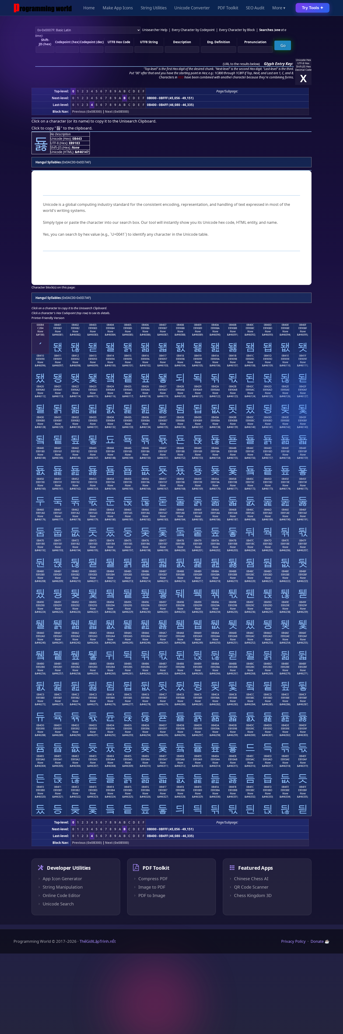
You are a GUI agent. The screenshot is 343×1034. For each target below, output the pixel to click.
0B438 (180, 417)
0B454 (110, 478)
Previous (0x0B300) (87, 111)
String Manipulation (63, 887)
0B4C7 (163, 694)
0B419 (197, 355)
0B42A (215, 386)
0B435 (127, 417)
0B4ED (268, 756)
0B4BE (285, 663)
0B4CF (302, 694)
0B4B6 (145, 663)
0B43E (285, 417)
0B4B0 (40, 663)
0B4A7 (163, 632)
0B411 (57, 355)
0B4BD (268, 663)
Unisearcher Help (154, 30)
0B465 (127, 509)
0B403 (92, 324)
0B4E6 (145, 756)
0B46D (268, 509)
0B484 (110, 571)
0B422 (75, 386)
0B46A (215, 509)
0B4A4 (110, 632)
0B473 (92, 540)
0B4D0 (40, 725)
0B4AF (302, 632)
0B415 (127, 355)
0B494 (110, 602)
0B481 (57, 571)
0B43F (302, 417)
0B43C (250, 417)
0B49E (285, 602)
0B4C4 (110, 694)
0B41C (250, 355)
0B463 (92, 509)
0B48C (250, 571)
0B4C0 (40, 694)
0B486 (145, 571)
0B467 (162, 509)
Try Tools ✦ (312, 8)
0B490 (40, 602)
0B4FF (302, 787)
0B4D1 (58, 725)
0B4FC (250, 787)
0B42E (285, 386)
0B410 (40, 355)
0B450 (40, 478)
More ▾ (278, 8)
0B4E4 (110, 756)
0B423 (92, 386)
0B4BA (215, 663)
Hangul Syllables (48, 162)
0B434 (110, 417)
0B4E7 (162, 756)
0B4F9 (197, 787)
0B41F (302, 355)
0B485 (127, 571)
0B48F (302, 571)
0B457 (162, 478)
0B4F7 (162, 787)
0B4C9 (197, 694)
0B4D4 (110, 725)
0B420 (40, 386)
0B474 (110, 540)
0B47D (268, 540)
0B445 (127, 448)
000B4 (40, 324)
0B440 (40, 448)
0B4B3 (93, 663)
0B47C (250, 540)
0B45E (285, 478)
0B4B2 (75, 663)
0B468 (180, 509)
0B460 (40, 509)
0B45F (302, 478)
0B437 (162, 417)
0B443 (92, 448)
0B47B (232, 540)
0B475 (127, 540)
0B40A (215, 324)
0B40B (232, 324)
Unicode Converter (192, 8)
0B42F (302, 386)
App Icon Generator (62, 878)
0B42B (232, 386)
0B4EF (302, 756)
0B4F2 (75, 787)
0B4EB (232, 756)
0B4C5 (128, 694)
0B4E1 (57, 756)
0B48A (215, 571)
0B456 (145, 478)
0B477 (162, 540)
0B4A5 (128, 632)
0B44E (285, 448)
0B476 (145, 540)
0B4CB (233, 694)
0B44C (250, 448)
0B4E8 (180, 756)
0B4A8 (180, 632)
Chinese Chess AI (251, 878)
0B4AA (215, 632)
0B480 (40, 571)
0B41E (285, 355)
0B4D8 (180, 725)
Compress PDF (153, 878)
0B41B (232, 355)
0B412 (75, 355)
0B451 (57, 478)
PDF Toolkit (228, 8)
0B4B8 (180, 663)
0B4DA (215, 725)
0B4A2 (75, 632)
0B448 (180, 448)
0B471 (57, 540)
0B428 (180, 386)
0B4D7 (163, 725)
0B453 (92, 478)
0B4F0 (40, 787)
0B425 (127, 386)
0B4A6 (145, 632)
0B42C (250, 386)
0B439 (197, 417)
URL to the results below (241, 64)
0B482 (75, 571)
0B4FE (285, 787)
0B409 (197, 324)
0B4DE (285, 725)
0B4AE (285, 632)
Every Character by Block (237, 30)
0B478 (180, 540)
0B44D (268, 448)
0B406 (145, 324)
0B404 (110, 324)
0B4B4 (110, 663)
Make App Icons (118, 8)
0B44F (302, 448)
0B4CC (250, 694)
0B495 (127, 602)
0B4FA (215, 787)
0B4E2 (75, 756)
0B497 (162, 602)
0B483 (92, 571)
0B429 (197, 386)
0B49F (302, 602)
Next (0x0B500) (117, 111)
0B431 (57, 417)
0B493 (92, 602)
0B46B (232, 509)
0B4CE (285, 694)
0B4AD (268, 632)
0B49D (268, 602)
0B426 (145, 386)
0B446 (145, 448)
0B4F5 (127, 787)
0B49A (215, 602)
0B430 (40, 417)
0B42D (268, 386)
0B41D (268, 355)
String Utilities (154, 8)
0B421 (57, 386)
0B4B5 (128, 663)
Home (89, 8)
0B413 (92, 355)
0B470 (40, 540)
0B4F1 (57, 787)
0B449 (197, 448)
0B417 (162, 355)
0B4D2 (75, 725)
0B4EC (250, 756)
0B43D (268, 417)
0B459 (197, 478)
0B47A (215, 540)
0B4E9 (197, 756)
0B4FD (268, 787)
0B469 (197, 509)
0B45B (232, 478)
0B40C (250, 324)
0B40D (268, 324)
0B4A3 (93, 632)
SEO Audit (255, 8)
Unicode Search (58, 904)
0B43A (215, 417)
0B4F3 (92, 787)
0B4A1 (58, 632)
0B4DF (303, 725)
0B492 (75, 602)
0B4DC (250, 725)
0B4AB (233, 632)
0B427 (162, 386)
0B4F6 (145, 787)
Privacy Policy (293, 941)
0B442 (75, 448)
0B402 (75, 324)
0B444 (110, 448)
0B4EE (285, 756)
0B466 (145, 509)
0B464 (110, 509)
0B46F (302, 509)
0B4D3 (93, 725)
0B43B (232, 417)
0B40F (302, 324)
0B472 (75, 540)
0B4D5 (128, 725)
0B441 (57, 448)
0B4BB (233, 663)
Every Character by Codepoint (193, 30)
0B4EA (215, 756)
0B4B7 (163, 663)
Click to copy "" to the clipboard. (62, 128)
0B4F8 (180, 787)
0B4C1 (58, 694)
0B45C (250, 478)
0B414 (110, 355)
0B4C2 (75, 694)
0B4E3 (92, 756)
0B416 (145, 355)
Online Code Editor (61, 895)
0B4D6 (145, 725)
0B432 (75, 417)
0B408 (180, 324)
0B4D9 (198, 725)
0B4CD (268, 694)
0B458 (180, 478)
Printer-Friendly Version (48, 318)
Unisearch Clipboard (137, 121)
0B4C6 (145, 694)
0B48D (268, 571)
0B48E (285, 571)
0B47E (285, 540)
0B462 (75, 509)
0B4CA (215, 694)
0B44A (215, 448)
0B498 (180, 602)
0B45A (215, 478)
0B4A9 (197, 632)
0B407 (162, 324)
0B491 (57, 602)
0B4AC (250, 632)
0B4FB (232, 787)
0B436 (145, 417)
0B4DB (233, 725)
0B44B (232, 448)
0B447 (162, 448)
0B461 (57, 509)
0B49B (232, 602)
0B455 (127, 478)
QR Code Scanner (251, 887)
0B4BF (302, 663)
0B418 (180, 355)
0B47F (302, 540)
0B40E (285, 324)
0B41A (215, 355)
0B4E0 (40, 756)
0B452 (75, 478)
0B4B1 (58, 663)
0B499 (197, 602)
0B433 (92, 417)
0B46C (250, 509)
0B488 (180, 571)
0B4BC (250, 663)
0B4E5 (127, 756)
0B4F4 (110, 787)
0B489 (197, 571)
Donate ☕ (320, 941)
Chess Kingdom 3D (253, 895)
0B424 (110, 386)
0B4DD (268, 725)
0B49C (250, 602)
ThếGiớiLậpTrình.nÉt (98, 941)
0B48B (232, 571)
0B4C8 (180, 694)
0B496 (145, 602)
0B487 (162, 571)
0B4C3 (93, 694)
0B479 (197, 540)
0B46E (285, 509)
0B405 (127, 324)
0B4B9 (197, 663)
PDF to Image (151, 895)
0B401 (57, 324)
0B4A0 (40, 632)
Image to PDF (151, 887)
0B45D (268, 478)
